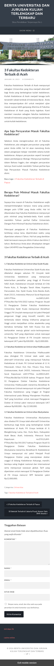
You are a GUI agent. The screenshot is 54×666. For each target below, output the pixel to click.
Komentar (10, 539)
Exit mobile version (27, 662)
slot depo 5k (9, 629)
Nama (7, 568)
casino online (9, 638)
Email (7, 580)
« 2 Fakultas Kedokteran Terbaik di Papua (23, 504)
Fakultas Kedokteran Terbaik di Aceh (23, 493)
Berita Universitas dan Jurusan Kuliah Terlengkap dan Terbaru (27, 11)
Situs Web (9, 592)
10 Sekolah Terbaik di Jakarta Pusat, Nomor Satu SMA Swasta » (28, 512)
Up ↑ (28, 654)
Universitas (18, 487)
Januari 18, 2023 (12, 79)
